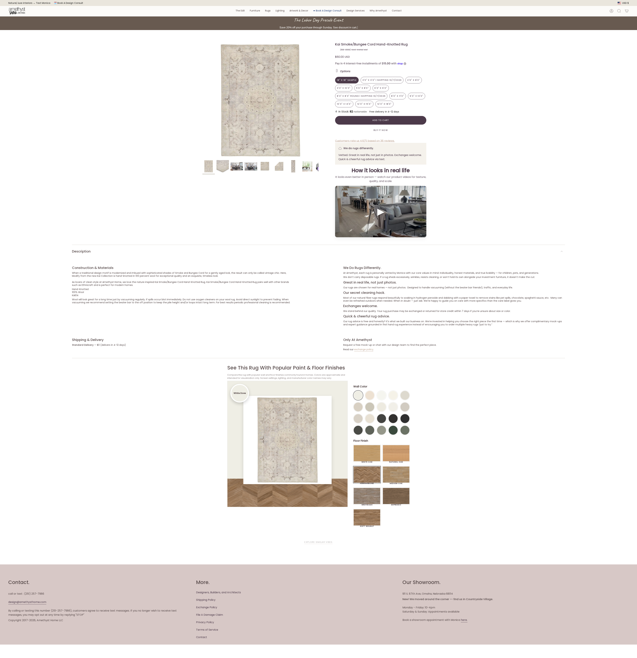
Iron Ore (381, 418)
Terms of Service (207, 630)
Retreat (405, 430)
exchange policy (363, 349)
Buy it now (381, 130)
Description (81, 251)
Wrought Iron (358, 430)
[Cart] (627, 11)
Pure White (393, 407)
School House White (370, 418)
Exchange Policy (206, 607)
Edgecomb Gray (358, 407)
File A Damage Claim (209, 615)
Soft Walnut (367, 525)
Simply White (393, 395)
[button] (240, 11)
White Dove (358, 395)
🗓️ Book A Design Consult (68, 3)
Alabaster (381, 407)
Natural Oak (396, 461)
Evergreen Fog (381, 430)
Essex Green (393, 430)
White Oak (367, 461)
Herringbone (367, 482)
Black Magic (393, 418)
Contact (201, 637)
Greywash (367, 503)
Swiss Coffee (370, 395)
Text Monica (43, 3)
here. (464, 620)
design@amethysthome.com (27, 602)
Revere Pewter (370, 407)
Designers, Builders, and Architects (218, 592)
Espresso (396, 503)
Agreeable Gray (405, 407)
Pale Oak (405, 395)
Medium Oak (396, 482)
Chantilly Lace (381, 395)
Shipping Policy (205, 600)
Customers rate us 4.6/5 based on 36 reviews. (365, 141)
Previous (202, 100)
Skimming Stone (358, 418)
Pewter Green (370, 430)
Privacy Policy (205, 622)
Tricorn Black (405, 418)
